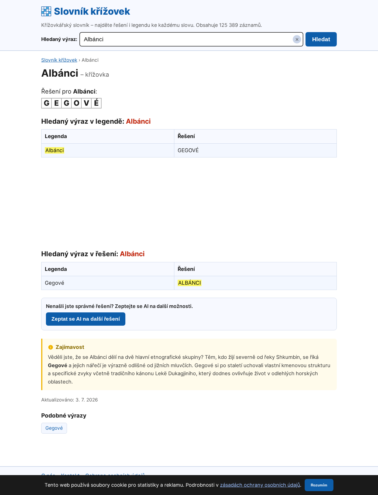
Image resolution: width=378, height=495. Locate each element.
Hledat (321, 39)
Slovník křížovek (92, 11)
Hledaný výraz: (59, 39)
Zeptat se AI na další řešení (85, 319)
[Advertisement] (189, 202)
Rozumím (319, 485)
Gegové (54, 428)
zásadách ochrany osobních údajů (260, 485)
